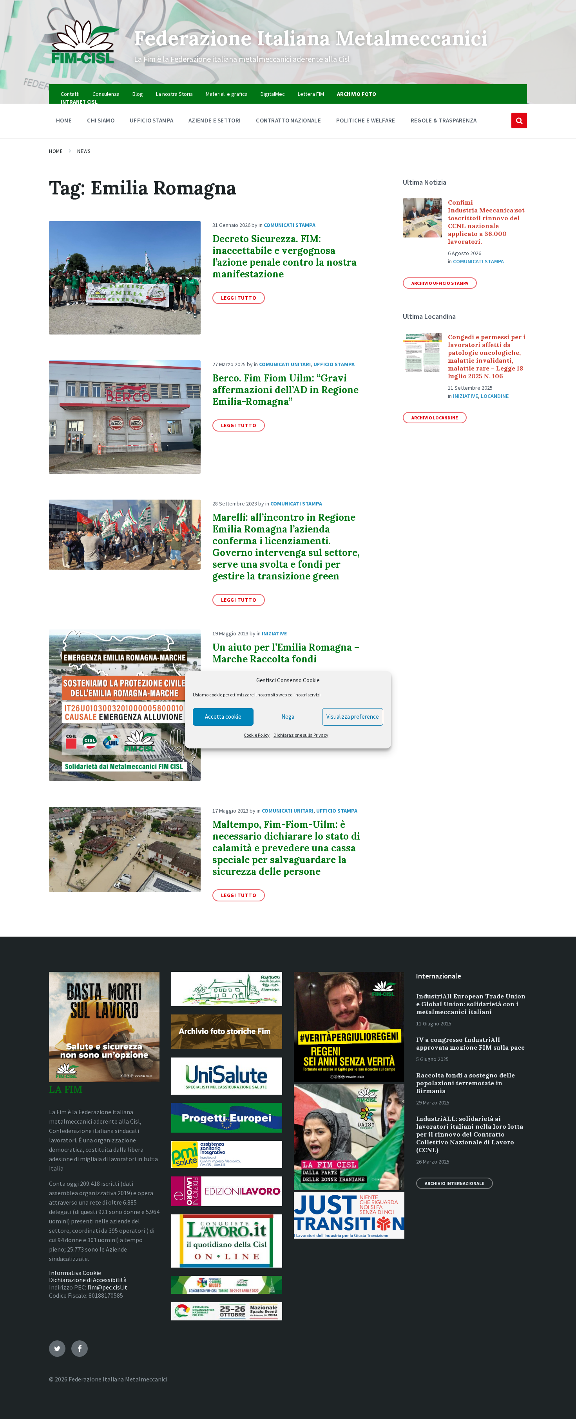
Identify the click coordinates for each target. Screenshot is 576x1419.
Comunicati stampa (289, 224)
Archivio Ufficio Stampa (439, 283)
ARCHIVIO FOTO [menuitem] (356, 93)
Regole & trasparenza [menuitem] (444, 120)
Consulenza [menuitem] (106, 93)
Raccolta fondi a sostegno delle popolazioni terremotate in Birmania (465, 1083)
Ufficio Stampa (334, 364)
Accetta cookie (223, 716)
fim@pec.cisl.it (107, 1287)
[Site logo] (85, 69)
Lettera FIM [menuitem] (311, 93)
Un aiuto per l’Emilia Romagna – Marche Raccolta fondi (285, 653)
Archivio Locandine (434, 418)
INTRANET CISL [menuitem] (79, 101)
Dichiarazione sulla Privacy (301, 735)
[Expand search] (519, 120)
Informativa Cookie (75, 1273)
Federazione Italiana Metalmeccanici (310, 38)
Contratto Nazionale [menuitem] (288, 120)
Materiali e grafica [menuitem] (227, 93)
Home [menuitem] (64, 120)
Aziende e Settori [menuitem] (214, 120)
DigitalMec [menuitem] (273, 93)
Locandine (495, 395)
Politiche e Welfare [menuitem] (365, 120)
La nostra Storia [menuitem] (174, 93)
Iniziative (274, 633)
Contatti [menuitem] (70, 93)
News (83, 151)
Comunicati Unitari (285, 364)
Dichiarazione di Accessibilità (88, 1280)
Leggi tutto (239, 298)
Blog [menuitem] (137, 93)
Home (56, 151)
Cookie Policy (257, 735)
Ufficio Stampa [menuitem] (151, 120)
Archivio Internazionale (454, 1183)
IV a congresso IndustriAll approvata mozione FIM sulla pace (470, 1043)
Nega (287, 716)
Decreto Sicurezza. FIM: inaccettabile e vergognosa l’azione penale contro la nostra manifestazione (284, 256)
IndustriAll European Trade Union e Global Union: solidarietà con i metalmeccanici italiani (470, 1004)
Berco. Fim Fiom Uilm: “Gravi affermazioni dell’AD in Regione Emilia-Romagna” (285, 390)
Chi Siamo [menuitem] (100, 120)
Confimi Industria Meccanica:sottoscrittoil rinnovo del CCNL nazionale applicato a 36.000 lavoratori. (486, 221)
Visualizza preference (352, 716)
